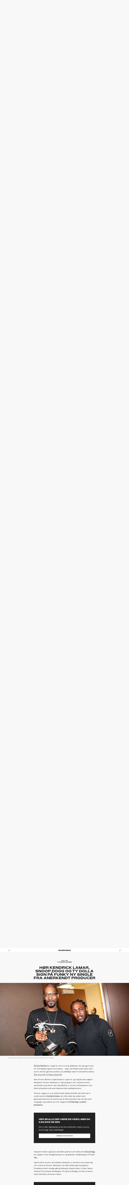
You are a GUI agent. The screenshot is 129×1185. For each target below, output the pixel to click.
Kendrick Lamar (53, 1096)
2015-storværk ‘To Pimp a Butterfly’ (48, 1075)
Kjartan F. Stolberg (65, 961)
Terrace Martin (40, 1066)
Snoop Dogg (90, 1152)
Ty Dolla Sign (73, 1102)
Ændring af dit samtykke (64, 1135)
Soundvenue (64, 950)
